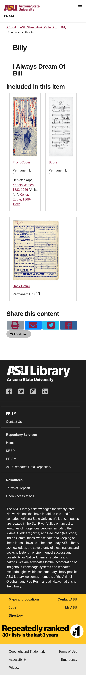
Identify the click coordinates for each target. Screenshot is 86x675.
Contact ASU (67, 599)
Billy (63, 27)
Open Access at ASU (21, 496)
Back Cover (21, 286)
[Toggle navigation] (80, 7)
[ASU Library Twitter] (21, 391)
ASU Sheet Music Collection (38, 27)
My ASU (71, 607)
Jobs (12, 607)
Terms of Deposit (18, 488)
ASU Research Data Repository (28, 467)
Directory (16, 615)
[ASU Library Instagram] (33, 391)
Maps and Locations (24, 599)
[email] (33, 325)
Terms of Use (68, 651)
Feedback (20, 334)
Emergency (69, 659)
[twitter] (50, 325)
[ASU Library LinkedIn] (45, 391)
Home (10, 442)
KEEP (10, 451)
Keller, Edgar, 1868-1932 (22, 199)
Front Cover (21, 162)
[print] (15, 325)
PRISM (9, 16)
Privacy (14, 667)
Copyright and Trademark (27, 651)
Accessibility (18, 659)
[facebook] (68, 325)
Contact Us (14, 421)
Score (53, 162)
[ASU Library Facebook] (10, 391)
